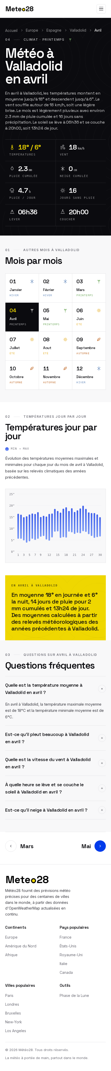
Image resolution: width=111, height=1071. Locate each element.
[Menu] (101, 8)
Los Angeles (15, 1031)
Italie (63, 963)
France (66, 937)
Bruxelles (13, 1013)
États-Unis (68, 946)
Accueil (11, 30)
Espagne (53, 30)
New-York (13, 1022)
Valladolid (78, 30)
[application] (55, 525)
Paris (9, 995)
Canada (66, 972)
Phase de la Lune (74, 995)
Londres (12, 1004)
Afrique (11, 955)
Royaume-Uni (71, 955)
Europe (32, 30)
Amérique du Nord (20, 946)
